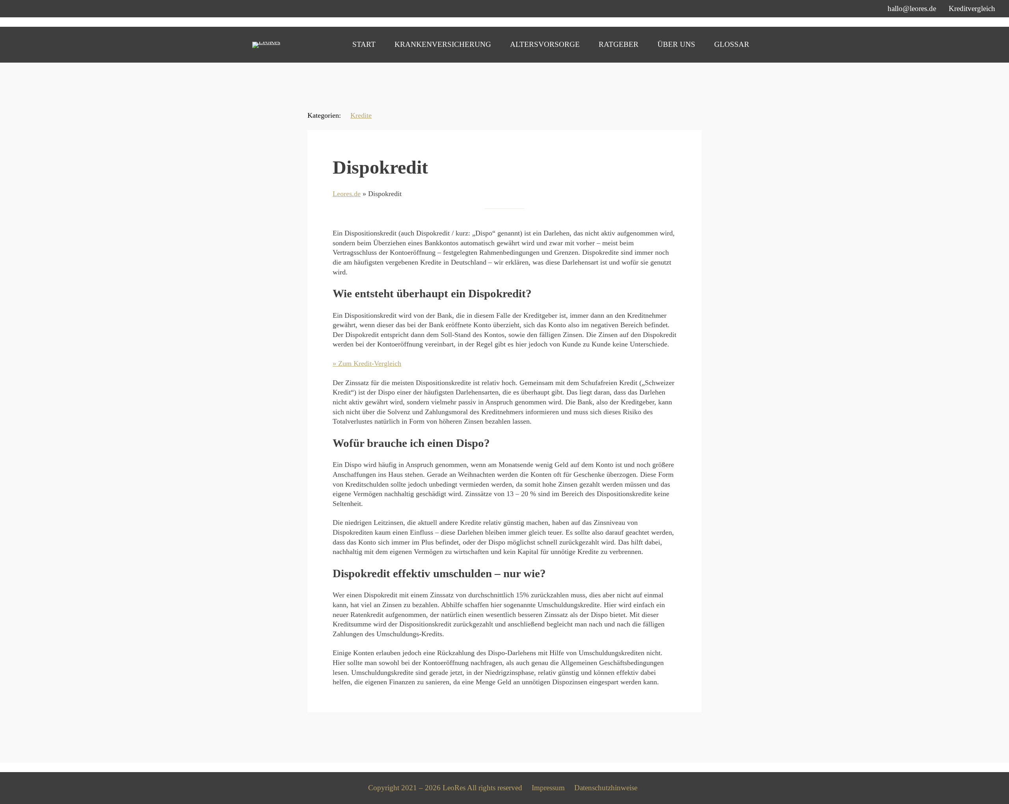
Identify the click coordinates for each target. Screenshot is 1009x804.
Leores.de (347, 194)
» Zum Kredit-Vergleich (367, 363)
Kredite (361, 115)
